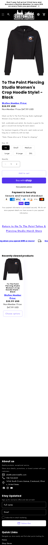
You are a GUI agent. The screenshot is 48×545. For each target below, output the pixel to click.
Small (16, 147)
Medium (28, 147)
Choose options (13, 313)
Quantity (5, 159)
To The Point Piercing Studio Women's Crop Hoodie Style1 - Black (13, 288)
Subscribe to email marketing (16, 517)
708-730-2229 (12, 478)
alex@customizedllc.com (16, 474)
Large (7, 153)
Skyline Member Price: (14, 103)
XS (6, 147)
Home (4, 540)
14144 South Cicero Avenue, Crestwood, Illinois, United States (25, 483)
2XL (30, 153)
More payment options (24, 186)
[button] (3, 14)
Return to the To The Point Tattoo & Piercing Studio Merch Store (24, 228)
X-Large (19, 153)
